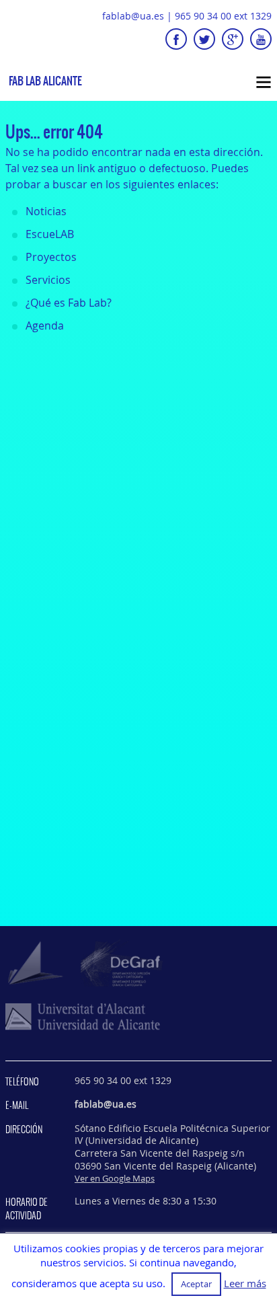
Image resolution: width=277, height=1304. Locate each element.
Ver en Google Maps (115, 1178)
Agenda (45, 325)
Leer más (245, 1283)
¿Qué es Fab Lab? (69, 302)
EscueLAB (50, 234)
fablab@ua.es (133, 15)
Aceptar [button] (196, 1284)
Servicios (48, 279)
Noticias (46, 211)
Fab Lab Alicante (45, 81)
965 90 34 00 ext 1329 (223, 15)
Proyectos (51, 257)
